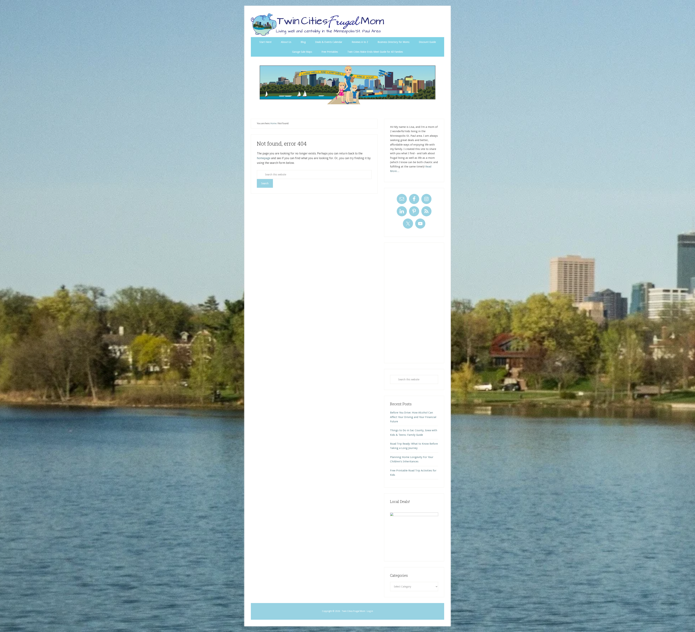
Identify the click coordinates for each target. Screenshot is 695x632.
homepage (263, 158)
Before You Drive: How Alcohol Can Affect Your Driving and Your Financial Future (413, 417)
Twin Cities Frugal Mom (347, 84)
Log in (370, 611)
